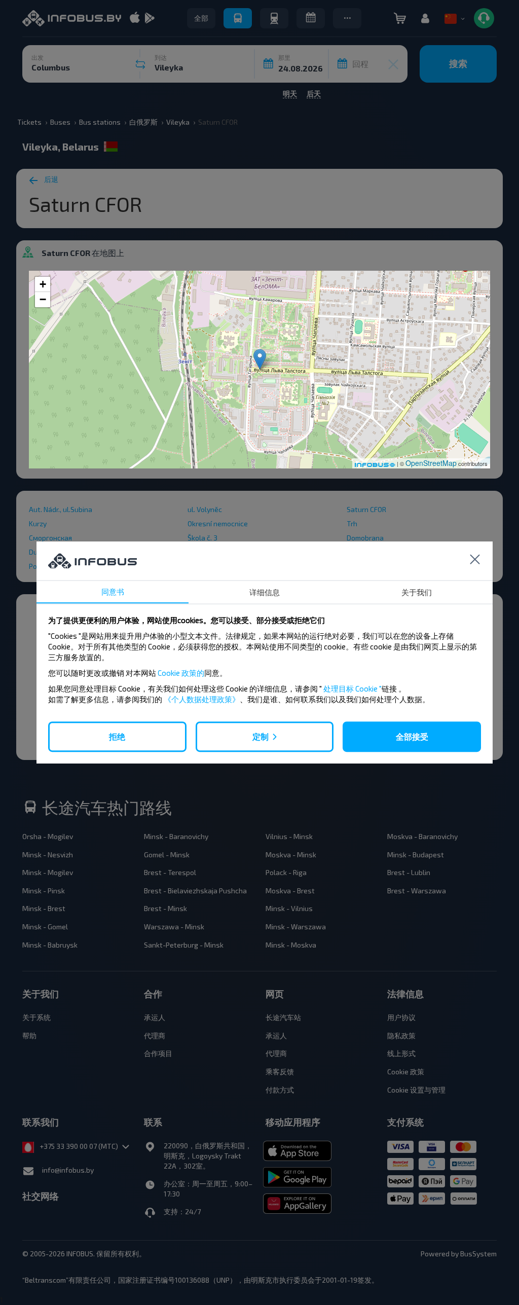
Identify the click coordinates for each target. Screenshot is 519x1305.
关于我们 (416, 592)
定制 (260, 736)
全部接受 (412, 736)
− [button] (43, 299)
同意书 (112, 591)
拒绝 (117, 736)
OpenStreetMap (431, 463)
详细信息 (264, 592)
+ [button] (43, 284)
